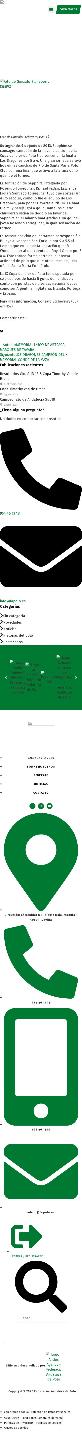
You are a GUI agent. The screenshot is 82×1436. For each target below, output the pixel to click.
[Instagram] (41, 806)
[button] (51, 9)
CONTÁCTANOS (68, 9)
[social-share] (41, 325)
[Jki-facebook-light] (32, 806)
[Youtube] (50, 806)
